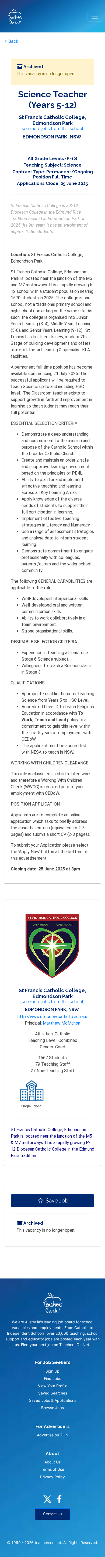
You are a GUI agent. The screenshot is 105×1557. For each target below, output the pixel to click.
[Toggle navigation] (94, 16)
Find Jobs (52, 1378)
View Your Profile (52, 1385)
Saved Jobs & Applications (52, 1400)
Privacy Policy (52, 1477)
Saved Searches (52, 1393)
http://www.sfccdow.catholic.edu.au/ (53, 1016)
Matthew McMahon (61, 1023)
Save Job (56, 1200)
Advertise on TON (52, 1435)
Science (73, 165)
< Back (11, 41)
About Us (52, 1462)
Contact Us (52, 1514)
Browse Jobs (52, 1407)
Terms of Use (52, 1469)
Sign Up (53, 1371)
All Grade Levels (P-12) (52, 158)
